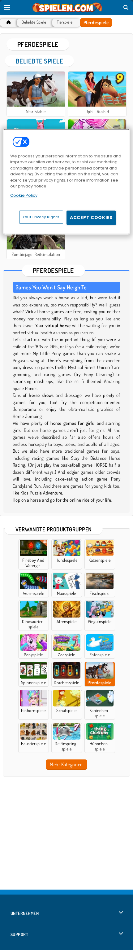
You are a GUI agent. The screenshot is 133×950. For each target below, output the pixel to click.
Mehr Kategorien (66, 764)
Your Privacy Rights (41, 216)
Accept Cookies (91, 217)
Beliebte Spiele (34, 22)
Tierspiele (65, 22)
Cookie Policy (23, 195)
